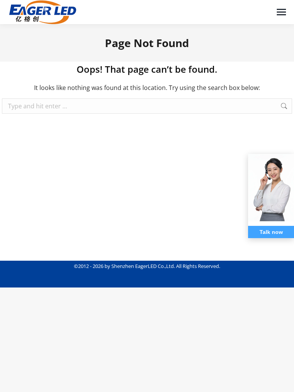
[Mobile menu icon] (281, 12)
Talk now (271, 232)
